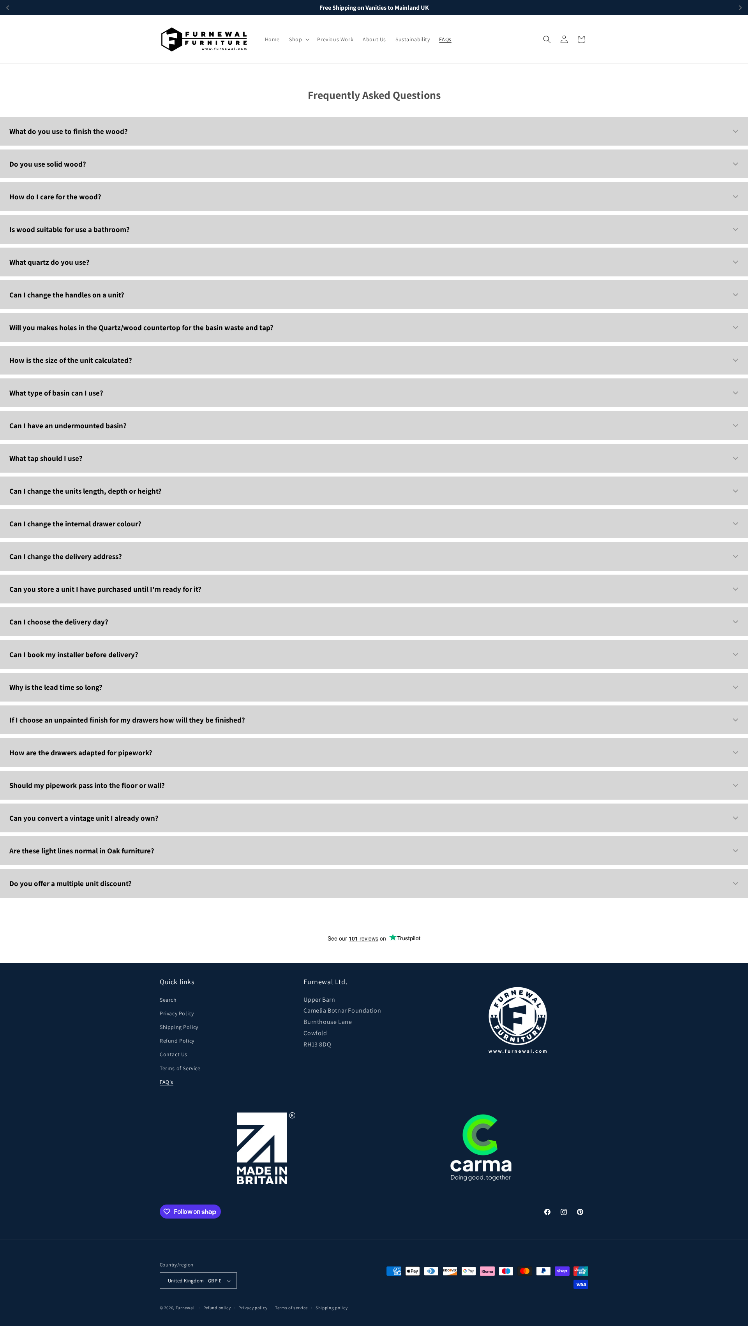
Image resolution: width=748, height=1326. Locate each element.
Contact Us (173, 1054)
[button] (298, 39)
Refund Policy (177, 1040)
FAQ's (166, 1081)
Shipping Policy (179, 1027)
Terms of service (291, 1307)
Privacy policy (252, 1307)
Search (168, 999)
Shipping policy (332, 1307)
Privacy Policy (177, 1013)
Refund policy (217, 1307)
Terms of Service (180, 1068)
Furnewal (185, 1308)
